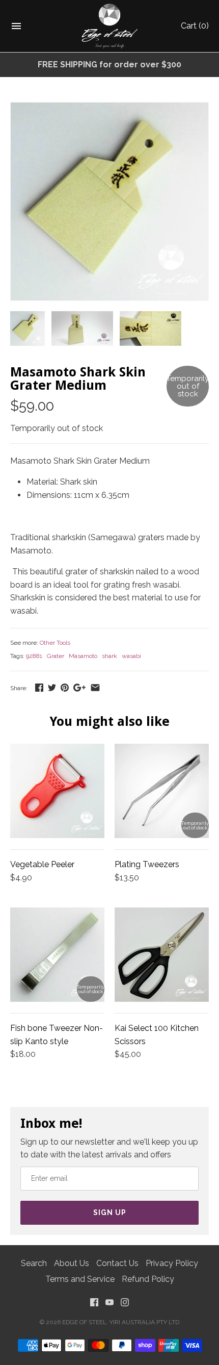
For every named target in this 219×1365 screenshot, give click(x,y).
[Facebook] (94, 1304)
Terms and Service (80, 1279)
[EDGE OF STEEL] (110, 26)
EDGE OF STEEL (84, 1322)
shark (109, 656)
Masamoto (83, 656)
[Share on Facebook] (39, 687)
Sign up (109, 1212)
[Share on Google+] (79, 687)
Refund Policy (148, 1279)
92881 (34, 656)
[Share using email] (95, 687)
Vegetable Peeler (42, 864)
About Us (71, 1263)
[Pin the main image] (65, 687)
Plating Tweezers (147, 864)
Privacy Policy (172, 1263)
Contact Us (117, 1263)
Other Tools (55, 642)
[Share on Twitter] (52, 687)
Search (34, 1263)
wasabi (131, 656)
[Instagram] (125, 1304)
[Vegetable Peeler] (57, 791)
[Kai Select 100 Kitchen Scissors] (162, 954)
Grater (55, 656)
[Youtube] (109, 1304)
